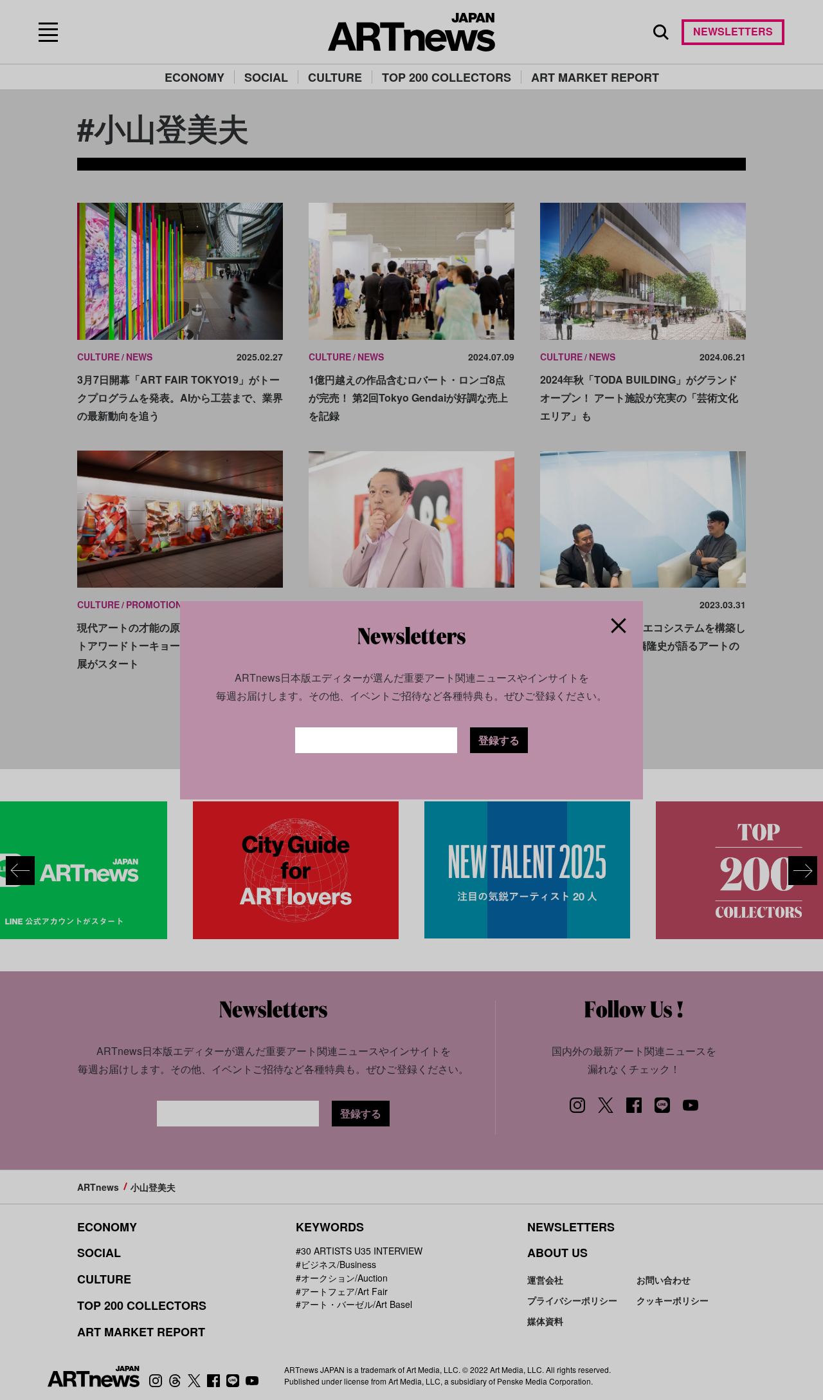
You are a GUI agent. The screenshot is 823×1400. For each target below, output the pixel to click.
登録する (499, 740)
